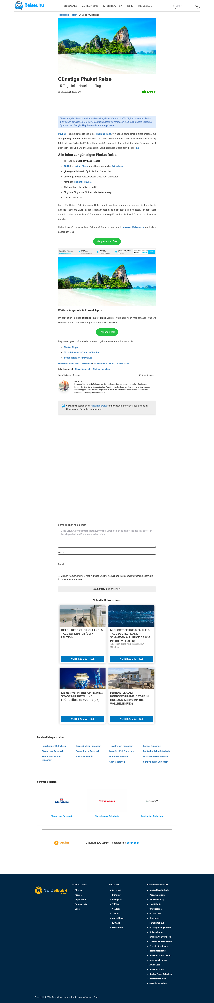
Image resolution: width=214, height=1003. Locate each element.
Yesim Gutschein (84, 756)
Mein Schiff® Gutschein (121, 751)
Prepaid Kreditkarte (159, 946)
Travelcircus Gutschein (121, 746)
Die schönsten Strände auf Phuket (82, 352)
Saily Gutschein (117, 761)
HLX (137, 147)
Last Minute (86, 363)
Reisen (74, 15)
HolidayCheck (81, 166)
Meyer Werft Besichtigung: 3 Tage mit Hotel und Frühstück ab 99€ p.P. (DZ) (82, 696)
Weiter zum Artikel (82, 658)
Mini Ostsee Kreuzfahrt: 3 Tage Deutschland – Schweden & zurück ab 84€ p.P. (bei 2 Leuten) (130, 635)
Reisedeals (69, 5)
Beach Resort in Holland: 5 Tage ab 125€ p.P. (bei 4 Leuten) (82, 633)
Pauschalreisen (157, 895)
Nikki (83, 381)
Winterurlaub (123, 363)
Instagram (117, 899)
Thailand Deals (107, 332)
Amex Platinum (157, 969)
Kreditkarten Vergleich (161, 937)
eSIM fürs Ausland (158, 983)
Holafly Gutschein (118, 756)
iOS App (116, 923)
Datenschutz (81, 904)
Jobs (77, 909)
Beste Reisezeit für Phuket (78, 357)
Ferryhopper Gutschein (54, 746)
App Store (108, 125)
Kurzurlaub (155, 918)
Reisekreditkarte (99, 405)
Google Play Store (83, 125)
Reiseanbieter (156, 932)
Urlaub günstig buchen (160, 927)
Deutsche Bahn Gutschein (156, 751)
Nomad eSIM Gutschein (155, 756)
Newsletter (117, 927)
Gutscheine (90, 5)
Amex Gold (155, 965)
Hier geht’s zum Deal (107, 241)
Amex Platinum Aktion (160, 955)
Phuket (62, 134)
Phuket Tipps (71, 347)
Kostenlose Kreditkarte (161, 941)
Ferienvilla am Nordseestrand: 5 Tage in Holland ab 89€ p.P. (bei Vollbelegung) (129, 698)
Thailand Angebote (101, 369)
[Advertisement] (106, 446)
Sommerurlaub (100, 363)
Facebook (117, 890)
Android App (118, 918)
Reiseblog (145, 5)
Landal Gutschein (152, 746)
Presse (78, 895)
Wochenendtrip (157, 899)
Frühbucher (74, 363)
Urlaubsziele (156, 909)
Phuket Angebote (83, 369)
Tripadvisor (118, 166)
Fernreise (62, 363)
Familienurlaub (157, 923)
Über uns (79, 890)
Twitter (115, 913)
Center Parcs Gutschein (88, 751)
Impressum (80, 899)
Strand (112, 363)
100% (67, 166)
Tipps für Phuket (82, 181)
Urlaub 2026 (155, 913)
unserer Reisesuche (133, 227)
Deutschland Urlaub (159, 890)
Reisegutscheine (158, 979)
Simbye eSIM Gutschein (155, 761)
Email (61, 564)
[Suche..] (197, 6)
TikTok (115, 904)
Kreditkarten (113, 5)
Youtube (116, 909)
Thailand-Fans (103, 134)
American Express (158, 960)
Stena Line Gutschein (53, 751)
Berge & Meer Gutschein (88, 746)
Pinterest (116, 895)
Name (61, 552)
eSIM (130, 5)
